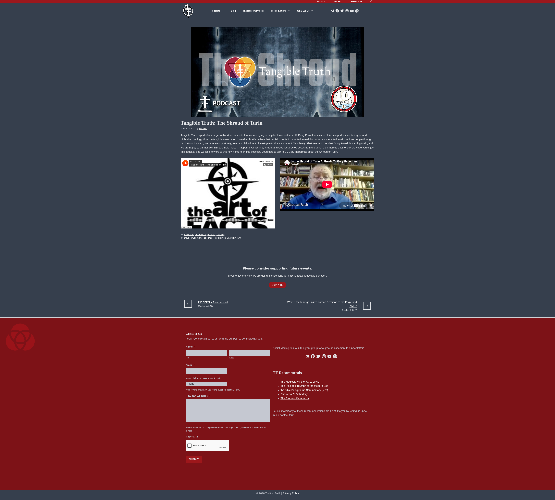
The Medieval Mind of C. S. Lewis (300, 381)
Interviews (189, 234)
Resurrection (220, 238)
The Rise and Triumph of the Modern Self (304, 385)
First (188, 358)
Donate (321, 1)
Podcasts (215, 11)
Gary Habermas (204, 238)
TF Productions (278, 11)
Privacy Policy (291, 493)
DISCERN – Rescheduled (213, 302)
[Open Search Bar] (371, 1)
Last (231, 358)
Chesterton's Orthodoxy (294, 394)
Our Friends (200, 234)
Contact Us (356, 1)
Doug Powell (190, 238)
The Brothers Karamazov (295, 398)
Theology (220, 234)
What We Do (303, 11)
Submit (194, 459)
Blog (233, 11)
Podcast (211, 234)
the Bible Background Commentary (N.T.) (304, 390)
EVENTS (337, 1)
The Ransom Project (253, 11)
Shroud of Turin (234, 238)
